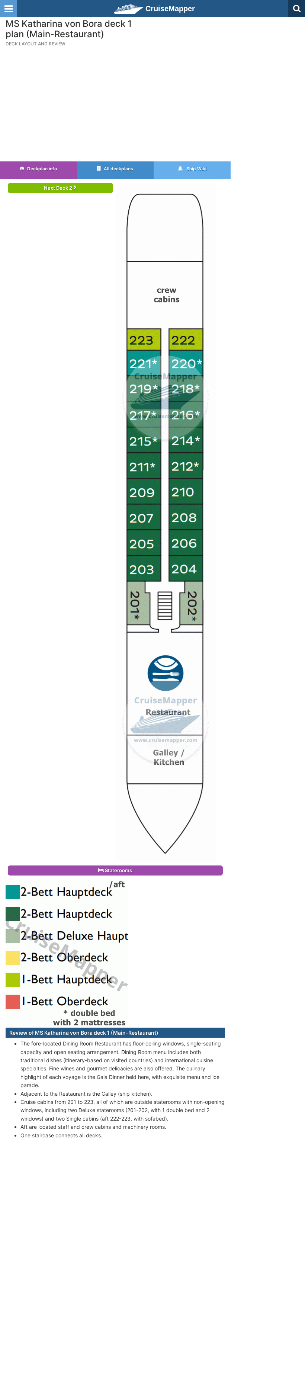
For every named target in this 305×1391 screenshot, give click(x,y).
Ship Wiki (195, 168)
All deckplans (118, 168)
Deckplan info (41, 168)
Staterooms (118, 870)
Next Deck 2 (58, 188)
